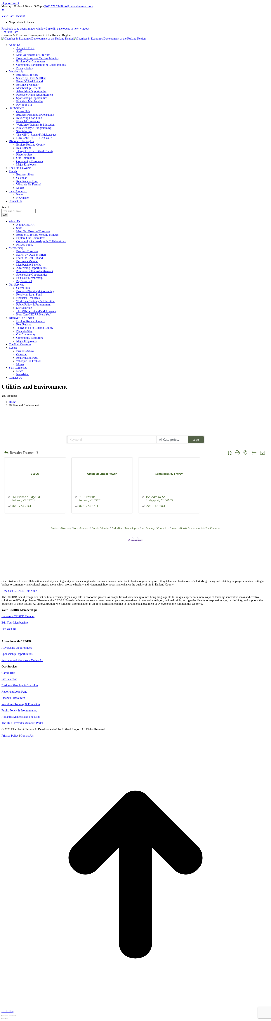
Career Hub (8, 672)
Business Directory (61, 528)
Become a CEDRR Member (17, 616)
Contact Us (163, 528)
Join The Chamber (210, 528)
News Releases (81, 528)
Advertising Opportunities (16, 647)
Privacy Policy (9, 735)
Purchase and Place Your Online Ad (22, 660)
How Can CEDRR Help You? (19, 590)
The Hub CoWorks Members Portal (22, 723)
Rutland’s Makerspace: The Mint (20, 716)
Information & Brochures (185, 528)
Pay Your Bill (9, 628)
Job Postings (148, 528)
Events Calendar (100, 528)
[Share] (6, 1015)
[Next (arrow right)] (6, 1018)
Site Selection (9, 679)
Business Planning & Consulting (20, 685)
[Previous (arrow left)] (2, 1018)
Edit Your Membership (14, 622)
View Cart (7, 16)
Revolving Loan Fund (14, 691)
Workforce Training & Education (20, 704)
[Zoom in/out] (14, 1015)
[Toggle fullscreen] (10, 1015)
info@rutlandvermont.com (77, 6)
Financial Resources (13, 697)
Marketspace (132, 528)
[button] (6, 453)
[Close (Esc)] (2, 1015)
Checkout (19, 16)
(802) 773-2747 (53, 6)
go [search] (197, 439)
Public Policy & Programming (19, 710)
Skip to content (10, 3)
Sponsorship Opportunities (16, 653)
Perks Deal (117, 528)
